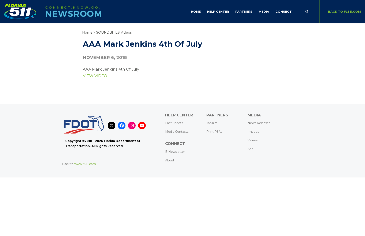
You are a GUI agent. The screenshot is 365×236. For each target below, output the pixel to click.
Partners (243, 12)
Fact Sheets (174, 123)
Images (253, 132)
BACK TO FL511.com (344, 12)
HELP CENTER (218, 12)
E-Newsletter (175, 152)
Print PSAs (214, 132)
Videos (252, 140)
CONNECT (283, 12)
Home (196, 12)
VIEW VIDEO (95, 76)
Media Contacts (176, 132)
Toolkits (211, 123)
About (169, 160)
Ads (250, 149)
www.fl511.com (85, 164)
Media (264, 12)
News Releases (259, 123)
